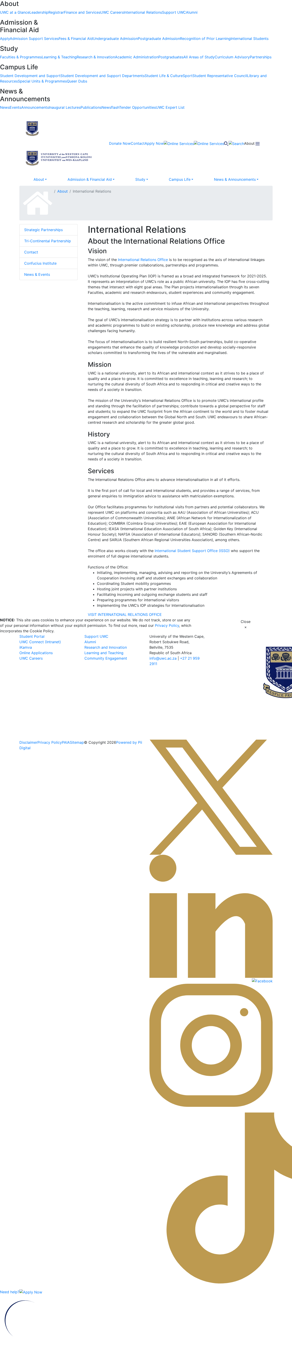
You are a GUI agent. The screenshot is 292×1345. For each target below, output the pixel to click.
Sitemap (77, 742)
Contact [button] (138, 143)
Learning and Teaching (103, 653)
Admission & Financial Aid (90, 179)
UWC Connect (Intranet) (40, 642)
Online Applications (36, 653)
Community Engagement (105, 658)
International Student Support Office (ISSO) (192, 550)
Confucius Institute (40, 263)
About (39, 179)
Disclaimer (28, 742)
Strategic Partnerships (43, 229)
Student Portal (31, 636)
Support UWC (96, 636)
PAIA (66, 742)
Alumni (90, 642)
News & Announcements (235, 179)
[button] (59, 128)
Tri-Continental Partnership (47, 241)
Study (140, 179)
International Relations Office (143, 259)
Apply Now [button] (154, 143)
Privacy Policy (167, 625)
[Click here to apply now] (30, 1292)
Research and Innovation (105, 647)
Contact (31, 252)
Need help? (9, 1292)
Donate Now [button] (120, 143)
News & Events (37, 274)
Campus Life (179, 179)
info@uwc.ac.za (163, 658)
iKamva (25, 647)
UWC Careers (31, 658)
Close (245, 624)
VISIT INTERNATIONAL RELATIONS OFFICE (125, 614)
